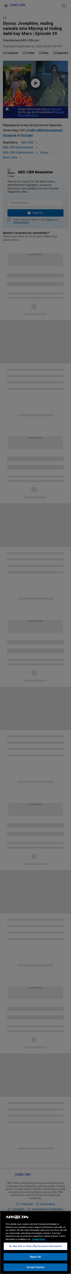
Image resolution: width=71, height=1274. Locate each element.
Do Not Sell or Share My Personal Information (35, 1246)
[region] (35, 1242)
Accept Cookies (35, 1267)
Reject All (35, 1256)
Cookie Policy (38, 1239)
